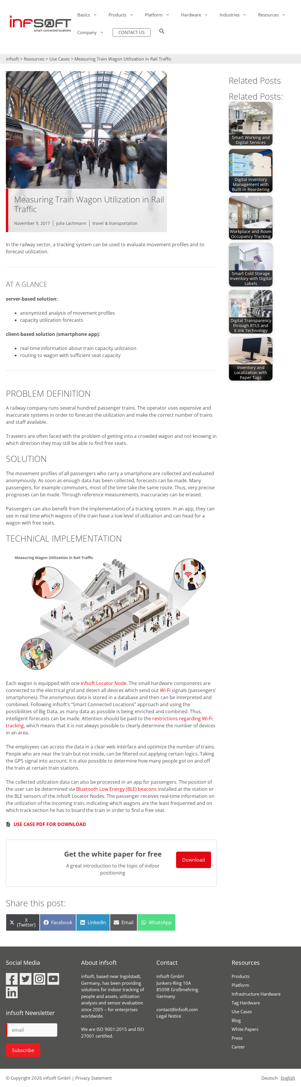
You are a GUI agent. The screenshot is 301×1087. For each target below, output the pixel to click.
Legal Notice (168, 1016)
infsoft (12, 59)
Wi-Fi (165, 690)
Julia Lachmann (71, 223)
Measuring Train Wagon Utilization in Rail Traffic (122, 59)
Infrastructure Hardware (256, 994)
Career (238, 1047)
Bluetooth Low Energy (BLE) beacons (116, 789)
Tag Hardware (246, 1003)
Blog (236, 1020)
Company (87, 32)
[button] (161, 32)
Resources (268, 15)
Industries (230, 15)
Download (193, 860)
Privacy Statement (93, 1078)
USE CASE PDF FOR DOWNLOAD (50, 824)
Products (117, 15)
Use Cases (59, 59)
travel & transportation (115, 223)
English (288, 1078)
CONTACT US (131, 32)
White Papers (245, 1029)
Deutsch (269, 1078)
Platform (154, 15)
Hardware (191, 15)
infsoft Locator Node (103, 683)
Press (237, 1038)
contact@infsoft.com (177, 1009)
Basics (83, 15)
